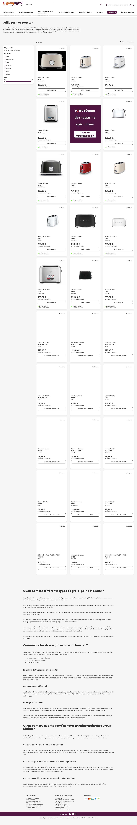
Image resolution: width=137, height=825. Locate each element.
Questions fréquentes (31, 807)
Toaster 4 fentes (76, 289)
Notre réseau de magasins (127, 12)
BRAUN (8, 74)
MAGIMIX (8, 68)
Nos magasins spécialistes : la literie (64, 801)
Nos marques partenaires (61, 804)
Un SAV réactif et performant (33, 806)
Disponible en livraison (14, 50)
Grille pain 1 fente (43, 343)
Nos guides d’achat (60, 803)
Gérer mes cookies (64, 818)
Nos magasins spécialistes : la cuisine (65, 799)
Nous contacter (30, 809)
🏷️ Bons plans (112, 12)
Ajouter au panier (51, 90)
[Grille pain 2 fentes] (52, 61)
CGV (89, 818)
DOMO (8, 71)
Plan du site (95, 818)
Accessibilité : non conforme (62, 809)
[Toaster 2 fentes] (85, 61)
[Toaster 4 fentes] (85, 273)
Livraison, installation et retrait (34, 801)
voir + (50, 32)
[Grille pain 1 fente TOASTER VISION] (52, 539)
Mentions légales (53, 818)
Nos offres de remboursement (62, 806)
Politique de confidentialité (78, 818)
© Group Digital (42, 818)
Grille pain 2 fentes (44, 77)
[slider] (5, 81)
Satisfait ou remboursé (32, 803)
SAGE (7, 62)
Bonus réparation (30, 799)
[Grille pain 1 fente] (52, 326)
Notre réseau (58, 798)
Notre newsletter (59, 807)
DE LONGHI (9, 65)
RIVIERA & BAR (9, 59)
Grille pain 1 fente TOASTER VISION (49, 555)
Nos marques (100, 12)
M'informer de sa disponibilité (51, 355)
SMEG (7, 56)
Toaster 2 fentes (76, 77)
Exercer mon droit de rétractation (34, 804)
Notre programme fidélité (32, 798)
